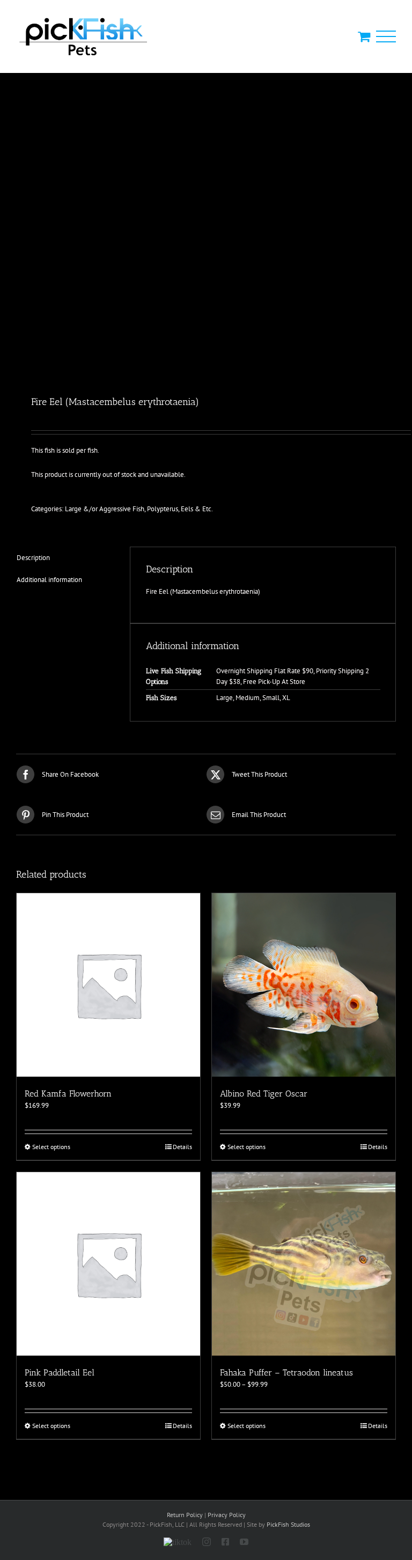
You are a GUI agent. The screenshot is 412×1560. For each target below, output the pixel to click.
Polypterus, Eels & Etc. (180, 508)
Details (182, 1147)
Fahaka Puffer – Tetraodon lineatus (286, 1372)
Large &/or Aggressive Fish (104, 508)
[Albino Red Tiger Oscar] (303, 985)
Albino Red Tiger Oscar (263, 1093)
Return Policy (185, 1515)
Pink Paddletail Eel (59, 1372)
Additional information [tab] (49, 579)
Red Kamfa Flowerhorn (68, 1093)
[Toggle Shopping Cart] (364, 36)
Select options (51, 1147)
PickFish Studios (288, 1524)
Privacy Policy (227, 1515)
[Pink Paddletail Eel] (108, 1264)
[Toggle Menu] (386, 37)
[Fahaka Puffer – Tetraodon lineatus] (303, 1264)
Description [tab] (33, 557)
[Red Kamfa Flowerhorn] (108, 985)
